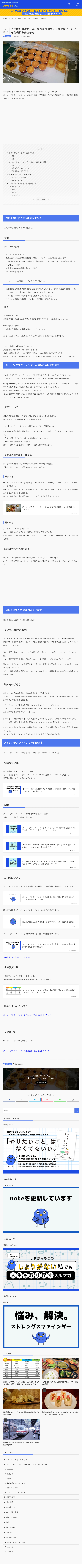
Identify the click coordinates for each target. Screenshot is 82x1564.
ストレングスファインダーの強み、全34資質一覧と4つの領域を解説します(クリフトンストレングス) (48, 991)
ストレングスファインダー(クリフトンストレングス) (26, 1464)
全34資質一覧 (16, 195)
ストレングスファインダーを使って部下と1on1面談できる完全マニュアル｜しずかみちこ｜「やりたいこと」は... (49, 829)
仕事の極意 (10, 1497)
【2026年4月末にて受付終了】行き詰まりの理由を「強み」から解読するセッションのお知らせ (48, 790)
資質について (16, 165)
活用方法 (8, 36)
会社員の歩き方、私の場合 (16, 1542)
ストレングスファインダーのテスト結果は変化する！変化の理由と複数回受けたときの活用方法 (48, 945)
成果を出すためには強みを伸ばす (21, 174)
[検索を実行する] (76, 1110)
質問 (13, 156)
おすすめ (9, 1532)
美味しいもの (11, 1517)
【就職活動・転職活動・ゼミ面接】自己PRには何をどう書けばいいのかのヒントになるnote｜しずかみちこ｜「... (49, 845)
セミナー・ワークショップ (16, 1492)
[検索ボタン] (69, 4)
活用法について (17, 192)
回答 (13, 159)
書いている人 (11, 1537)
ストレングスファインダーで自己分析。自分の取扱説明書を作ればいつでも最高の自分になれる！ (48, 898)
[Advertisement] (41, 122)
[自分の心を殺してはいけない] (10, 4)
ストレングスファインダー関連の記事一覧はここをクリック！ (27, 1051)
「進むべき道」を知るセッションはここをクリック (41, 14)
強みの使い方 (19, 1064)
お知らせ (10, 1551)
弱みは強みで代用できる (20, 171)
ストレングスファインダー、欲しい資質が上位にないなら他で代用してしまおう (48, 508)
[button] (9, 1099)
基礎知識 (10, 1469)
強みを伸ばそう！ (17, 180)
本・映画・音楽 (12, 1512)
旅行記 (8, 1522)
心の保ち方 (10, 1507)
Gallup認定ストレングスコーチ (17, 1483)
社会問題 (9, 1502)
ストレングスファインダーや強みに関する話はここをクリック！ (28, 1015)
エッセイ (10, 1547)
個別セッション (17, 186)
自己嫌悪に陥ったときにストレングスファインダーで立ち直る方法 (48, 922)
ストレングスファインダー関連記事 (22, 183)
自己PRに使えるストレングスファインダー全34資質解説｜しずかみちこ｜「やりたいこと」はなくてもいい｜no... (48, 862)
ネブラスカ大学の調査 (19, 177)
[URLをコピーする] (73, 1099)
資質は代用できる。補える (20, 168)
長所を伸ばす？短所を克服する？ (21, 153)
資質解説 (10, 1478)
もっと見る (41, 199)
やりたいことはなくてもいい (17, 1459)
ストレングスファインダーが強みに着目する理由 (27, 162)
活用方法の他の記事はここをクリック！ (18, 957)
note (13, 189)
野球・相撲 (10, 1527)
